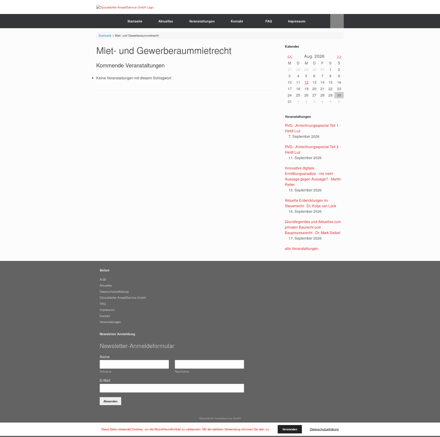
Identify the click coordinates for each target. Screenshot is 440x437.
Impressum (296, 21)
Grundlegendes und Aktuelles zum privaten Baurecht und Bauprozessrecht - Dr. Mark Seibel (313, 227)
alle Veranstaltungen (301, 248)
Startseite (134, 21)
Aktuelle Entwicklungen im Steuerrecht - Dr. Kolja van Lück (310, 203)
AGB (103, 279)
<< (289, 56)
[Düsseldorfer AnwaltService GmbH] (124, 7)
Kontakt (237, 21)
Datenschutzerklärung (114, 291)
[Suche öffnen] (337, 21)
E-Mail (106, 380)
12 (306, 82)
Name (106, 356)
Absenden (110, 401)
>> (339, 56)
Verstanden (289, 429)
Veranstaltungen (202, 21)
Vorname (105, 371)
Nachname (182, 371)
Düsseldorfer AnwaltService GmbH (123, 297)
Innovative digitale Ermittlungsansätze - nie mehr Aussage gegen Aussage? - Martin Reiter (313, 176)
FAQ (268, 21)
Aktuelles (165, 21)
